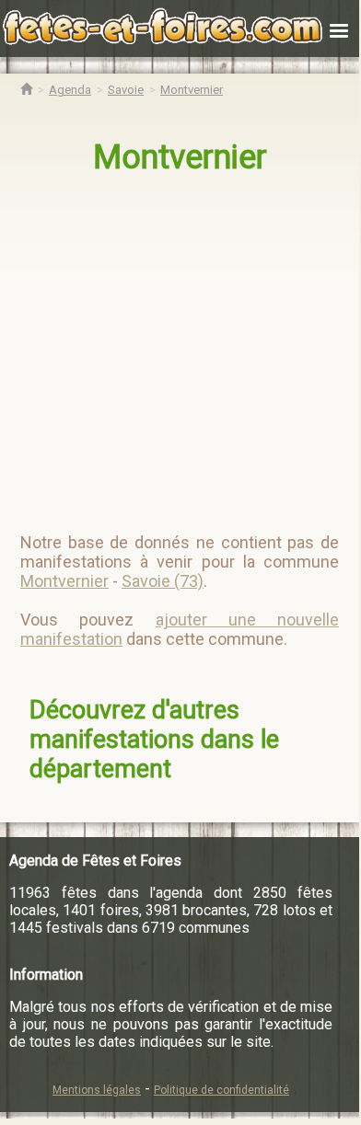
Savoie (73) (163, 581)
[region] (181, 346)
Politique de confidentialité (221, 1090)
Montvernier (180, 157)
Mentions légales (96, 1090)
